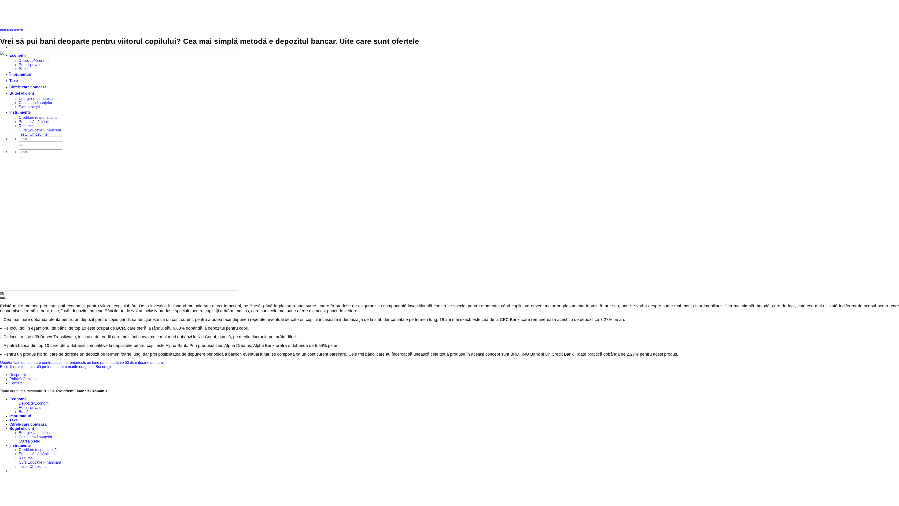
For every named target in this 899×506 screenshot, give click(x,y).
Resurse (26, 458)
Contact (15, 383)
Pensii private (30, 407)
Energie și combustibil (37, 433)
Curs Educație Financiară (40, 462)
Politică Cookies (23, 379)
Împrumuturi (20, 416)
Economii (17, 399)
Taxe (13, 420)
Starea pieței (29, 441)
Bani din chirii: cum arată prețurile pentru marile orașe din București (55, 367)
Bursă (24, 412)
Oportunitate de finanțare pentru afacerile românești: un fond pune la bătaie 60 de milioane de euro (81, 363)
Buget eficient (21, 429)
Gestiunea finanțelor (35, 437)
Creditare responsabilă (38, 450)
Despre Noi (18, 375)
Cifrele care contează (28, 424)
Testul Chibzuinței (33, 467)
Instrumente (20, 445)
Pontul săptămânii (34, 454)
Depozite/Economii (34, 403)
